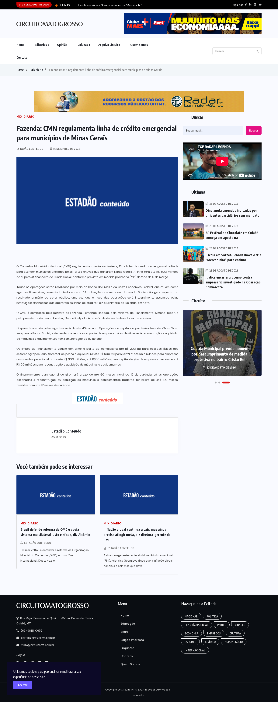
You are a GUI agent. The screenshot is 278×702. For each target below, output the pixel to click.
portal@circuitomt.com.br (37, 638)
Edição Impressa (132, 640)
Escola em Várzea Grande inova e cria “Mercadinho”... (111, 5)
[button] (216, 382)
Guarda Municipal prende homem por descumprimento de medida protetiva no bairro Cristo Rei (219, 354)
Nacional (191, 616)
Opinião (62, 45)
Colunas (83, 45)
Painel (221, 625)
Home (20, 45)
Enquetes (127, 648)
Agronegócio (234, 642)
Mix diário (36, 70)
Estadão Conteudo (37, 542)
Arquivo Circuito (109, 45)
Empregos (214, 633)
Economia (191, 633)
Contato (21, 57)
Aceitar (23, 685)
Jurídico (210, 642)
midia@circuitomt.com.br (37, 645)
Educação (127, 624)
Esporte (190, 642)
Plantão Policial (196, 625)
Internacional (195, 650)
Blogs (124, 632)
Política (212, 616)
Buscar (253, 130)
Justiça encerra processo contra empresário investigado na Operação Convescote (233, 282)
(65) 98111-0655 (31, 631)
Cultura (235, 633)
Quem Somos (139, 45)
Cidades (240, 625)
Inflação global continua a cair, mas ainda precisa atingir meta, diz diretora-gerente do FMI (137, 534)
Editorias (41, 45)
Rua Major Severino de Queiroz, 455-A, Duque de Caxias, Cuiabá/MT (55, 620)
